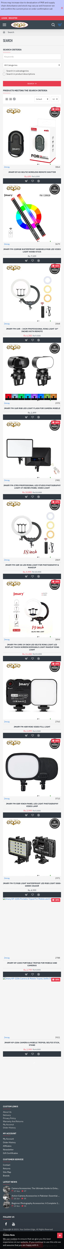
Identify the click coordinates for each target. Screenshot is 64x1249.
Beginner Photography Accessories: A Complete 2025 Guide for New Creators (36, 1203)
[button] (26, 181)
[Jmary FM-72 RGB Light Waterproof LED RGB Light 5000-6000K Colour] (32, 847)
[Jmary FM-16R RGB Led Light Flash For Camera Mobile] (32, 372)
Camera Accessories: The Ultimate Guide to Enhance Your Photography (36, 1188)
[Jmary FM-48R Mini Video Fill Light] (32, 690)
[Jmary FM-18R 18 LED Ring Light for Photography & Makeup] (32, 528)
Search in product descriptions (20, 74)
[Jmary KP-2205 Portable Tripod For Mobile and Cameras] (32, 926)
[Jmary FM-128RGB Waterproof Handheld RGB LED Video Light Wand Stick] (32, 213)
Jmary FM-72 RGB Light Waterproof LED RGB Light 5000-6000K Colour (32, 884)
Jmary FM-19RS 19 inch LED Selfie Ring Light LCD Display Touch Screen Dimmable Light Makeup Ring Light (32, 647)
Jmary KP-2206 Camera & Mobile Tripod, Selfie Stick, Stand (32, 1043)
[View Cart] (60, 24)
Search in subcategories (17, 70)
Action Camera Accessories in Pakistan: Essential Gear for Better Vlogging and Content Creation (36, 1196)
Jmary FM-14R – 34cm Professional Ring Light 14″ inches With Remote (32, 330)
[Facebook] (6, 1224)
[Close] (62, 8)
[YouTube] (13, 1224)
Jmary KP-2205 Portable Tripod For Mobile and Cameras (32, 964)
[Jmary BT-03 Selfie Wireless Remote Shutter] (32, 136)
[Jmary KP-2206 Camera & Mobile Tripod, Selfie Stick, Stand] (32, 1006)
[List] (10, 99)
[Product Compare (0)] (14, 99)
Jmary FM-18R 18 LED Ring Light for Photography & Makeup (32, 566)
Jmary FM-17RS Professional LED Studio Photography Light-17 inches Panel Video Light (32, 486)
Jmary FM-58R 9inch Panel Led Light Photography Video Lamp (32, 805)
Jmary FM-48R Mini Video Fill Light (32, 727)
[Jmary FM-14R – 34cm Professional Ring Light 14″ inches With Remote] (32, 292)
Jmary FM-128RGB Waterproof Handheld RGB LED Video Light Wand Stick (32, 250)
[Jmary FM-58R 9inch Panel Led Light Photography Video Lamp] (32, 767)
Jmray (7, 167)
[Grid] (6, 99)
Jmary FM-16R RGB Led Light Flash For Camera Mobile (32, 408)
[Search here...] (53, 24)
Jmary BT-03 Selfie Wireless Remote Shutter (32, 172)
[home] (4, 32)
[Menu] (4, 24)
